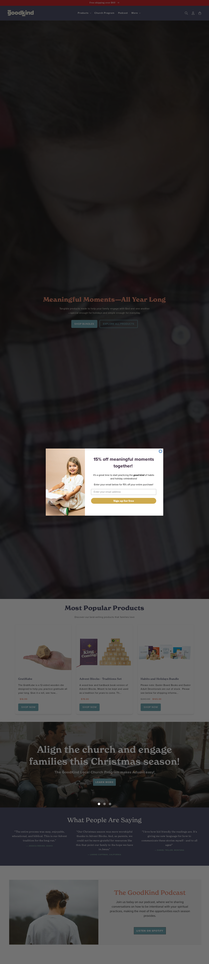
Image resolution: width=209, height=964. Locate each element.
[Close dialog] (160, 451)
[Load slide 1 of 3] (99, 804)
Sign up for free (123, 500)
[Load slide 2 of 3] (104, 804)
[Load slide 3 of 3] (110, 804)
